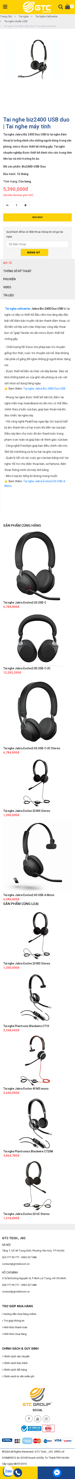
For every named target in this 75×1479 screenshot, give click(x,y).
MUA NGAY (37, 217)
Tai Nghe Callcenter (46, 16)
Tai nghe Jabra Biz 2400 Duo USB (44, 388)
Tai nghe (23, 16)
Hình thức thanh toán (15, 1327)
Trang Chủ (6, 16)
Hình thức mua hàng (15, 1333)
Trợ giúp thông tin (13, 1320)
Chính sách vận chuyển (16, 1356)
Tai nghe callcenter (18, 308)
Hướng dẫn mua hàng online (19, 1313)
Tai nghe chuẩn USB (15, 21)
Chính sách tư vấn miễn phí (18, 1376)
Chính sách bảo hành (15, 1363)
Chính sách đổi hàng (15, 1369)
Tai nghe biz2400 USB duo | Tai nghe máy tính (29, 26)
